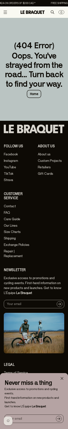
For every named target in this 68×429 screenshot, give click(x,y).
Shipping (10, 238)
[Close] (62, 378)
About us (44, 154)
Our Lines (10, 225)
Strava (8, 180)
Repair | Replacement (13, 253)
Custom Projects (50, 161)
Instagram (11, 161)
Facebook (11, 154)
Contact (10, 206)
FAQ (7, 213)
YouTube (10, 167)
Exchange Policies (16, 245)
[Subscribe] (59, 419)
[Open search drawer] (52, 12)
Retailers (44, 167)
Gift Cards (45, 174)
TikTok (8, 174)
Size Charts (12, 232)
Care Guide (12, 219)
